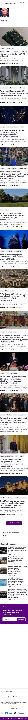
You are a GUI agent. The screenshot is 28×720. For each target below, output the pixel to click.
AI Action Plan (17, 251)
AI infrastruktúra (13, 87)
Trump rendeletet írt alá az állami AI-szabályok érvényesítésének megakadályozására (12, 133)
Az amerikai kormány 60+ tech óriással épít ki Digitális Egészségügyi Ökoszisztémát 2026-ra (13, 421)
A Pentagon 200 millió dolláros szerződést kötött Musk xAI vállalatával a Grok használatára (13, 297)
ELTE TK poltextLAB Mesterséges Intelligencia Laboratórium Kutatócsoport (13, 702)
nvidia (8, 48)
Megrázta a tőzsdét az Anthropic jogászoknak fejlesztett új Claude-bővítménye (16, 559)
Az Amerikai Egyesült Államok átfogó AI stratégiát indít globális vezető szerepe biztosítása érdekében (13, 379)
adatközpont (4, 87)
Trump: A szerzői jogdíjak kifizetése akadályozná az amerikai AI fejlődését (11, 256)
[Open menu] (27, 2)
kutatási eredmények (11, 168)
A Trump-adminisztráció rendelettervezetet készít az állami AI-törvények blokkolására (12, 216)
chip (13, 48)
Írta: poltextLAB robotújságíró (7, 63)
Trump (2, 48)
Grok (12, 290)
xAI (1, 290)
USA (22, 127)
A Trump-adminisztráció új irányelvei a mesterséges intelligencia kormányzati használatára (11, 462)
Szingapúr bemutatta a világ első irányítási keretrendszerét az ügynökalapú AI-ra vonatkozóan (17, 570)
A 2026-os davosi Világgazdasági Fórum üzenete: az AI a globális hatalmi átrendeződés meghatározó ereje (16, 581)
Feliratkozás (21, 619)
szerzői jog (9, 251)
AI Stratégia (14, 373)
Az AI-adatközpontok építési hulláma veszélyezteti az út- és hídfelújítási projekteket (14, 93)
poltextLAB (14, 708)
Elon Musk (3, 497)
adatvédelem (22, 414)
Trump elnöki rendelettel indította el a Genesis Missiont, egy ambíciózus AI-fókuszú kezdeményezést (14, 175)
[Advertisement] (14, 642)
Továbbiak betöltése (14, 523)
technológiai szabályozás (12, 127)
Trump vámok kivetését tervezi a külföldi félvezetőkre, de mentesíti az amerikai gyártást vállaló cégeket (14, 338)
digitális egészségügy (11, 414)
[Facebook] (5, 536)
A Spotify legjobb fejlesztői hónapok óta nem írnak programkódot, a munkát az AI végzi (17, 549)
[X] (3, 535)
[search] (24, 2)
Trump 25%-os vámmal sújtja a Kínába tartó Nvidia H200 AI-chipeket (13, 54)
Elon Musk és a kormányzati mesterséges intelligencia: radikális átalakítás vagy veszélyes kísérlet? (12, 504)
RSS (9, 697)
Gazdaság (22, 87)
